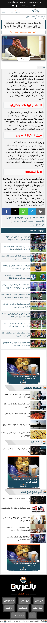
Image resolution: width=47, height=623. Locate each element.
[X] (15, 211)
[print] (40, 211)
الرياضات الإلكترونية (37, 224)
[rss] (34, 5)
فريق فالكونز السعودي (15, 217)
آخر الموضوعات (31, 492)
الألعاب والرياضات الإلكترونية (34, 217)
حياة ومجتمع (37, 608)
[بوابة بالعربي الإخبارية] (23, 596)
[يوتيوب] (23, 5)
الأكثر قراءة (35, 442)
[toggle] (3, 11)
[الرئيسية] (13, 5)
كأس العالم (16, 221)
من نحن (32, 615)
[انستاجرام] (27, 5)
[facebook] (6, 211)
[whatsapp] (23, 211)
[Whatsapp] (30, 5)
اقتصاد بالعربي (30, 16)
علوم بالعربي (23, 608)
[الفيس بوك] (16, 5)
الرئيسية (40, 16)
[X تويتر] (20, 5)
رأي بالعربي (9, 608)
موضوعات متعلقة (37, 230)
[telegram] (32, 211)
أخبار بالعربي (39, 600)
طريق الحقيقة (24, 600)
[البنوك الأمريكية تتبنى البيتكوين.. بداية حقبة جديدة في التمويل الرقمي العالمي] (23, 383)
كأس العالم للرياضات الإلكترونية (33, 221)
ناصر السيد (41, 67)
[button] (2, 370)
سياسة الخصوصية (18, 615)
